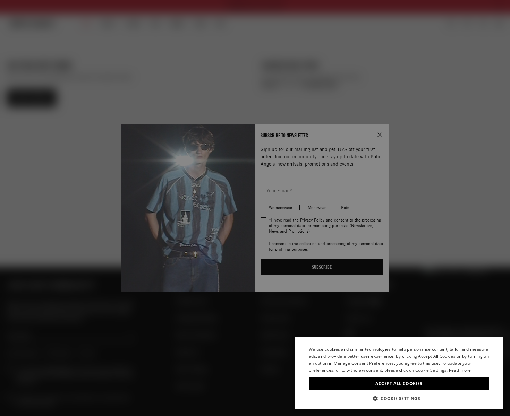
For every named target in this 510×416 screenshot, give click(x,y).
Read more (460, 370)
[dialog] (399, 373)
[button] (399, 398)
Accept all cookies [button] (398, 384)
